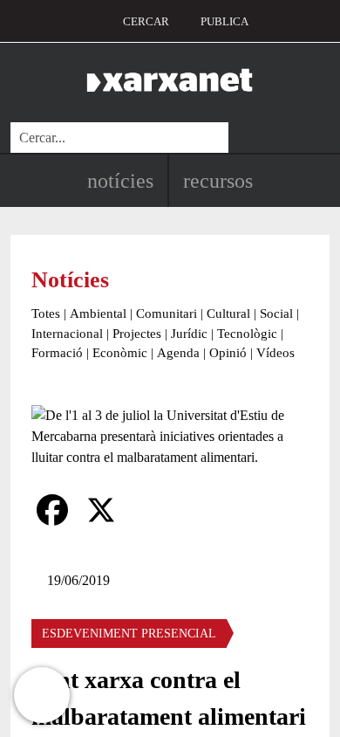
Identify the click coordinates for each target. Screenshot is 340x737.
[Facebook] (52, 510)
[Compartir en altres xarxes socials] (150, 510)
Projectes (136, 334)
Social (276, 313)
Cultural (228, 313)
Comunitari (166, 313)
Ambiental (98, 313)
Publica (224, 21)
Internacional (67, 334)
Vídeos (275, 353)
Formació (57, 353)
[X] (101, 510)
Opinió (228, 353)
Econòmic (119, 353)
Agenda (178, 353)
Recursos (218, 180)
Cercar (146, 21)
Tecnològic (247, 334)
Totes (45, 313)
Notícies (120, 180)
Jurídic (189, 334)
